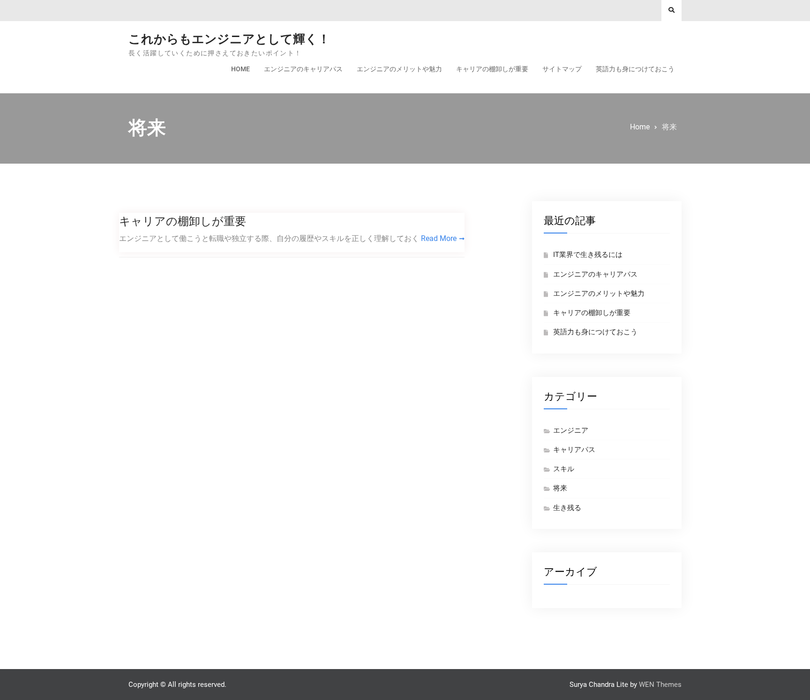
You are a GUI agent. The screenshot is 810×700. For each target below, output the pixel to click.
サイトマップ (562, 69)
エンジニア (570, 430)
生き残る (567, 508)
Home (240, 69)
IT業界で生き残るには (587, 254)
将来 (560, 488)
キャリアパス (574, 449)
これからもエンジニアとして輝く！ (229, 38)
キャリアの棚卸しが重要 (492, 69)
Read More (439, 238)
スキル (563, 469)
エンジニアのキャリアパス (303, 69)
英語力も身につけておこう (635, 69)
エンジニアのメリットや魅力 (399, 69)
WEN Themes (660, 684)
